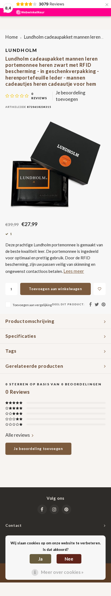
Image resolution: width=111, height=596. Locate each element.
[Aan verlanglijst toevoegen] (99, 289)
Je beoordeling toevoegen (70, 96)
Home (11, 37)
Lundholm (21, 50)
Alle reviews (17, 435)
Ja (40, 559)
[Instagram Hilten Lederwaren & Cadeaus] (54, 509)
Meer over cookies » (62, 572)
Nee (69, 559)
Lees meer (74, 271)
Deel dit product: (68, 304)
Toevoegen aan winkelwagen (55, 289)
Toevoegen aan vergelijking (32, 305)
